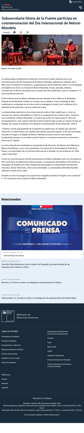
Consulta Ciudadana (9, 341)
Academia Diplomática (55, 355)
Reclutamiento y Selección (11, 345)
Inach (49, 342)
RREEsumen (6, 375)
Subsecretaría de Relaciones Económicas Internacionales (57, 332)
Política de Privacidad (9, 354)
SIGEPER (5, 388)
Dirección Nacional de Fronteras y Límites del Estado (59, 365)
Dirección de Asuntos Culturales (58, 360)
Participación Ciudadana (10, 336)
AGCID (49, 351)
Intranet (4, 379)
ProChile (50, 338)
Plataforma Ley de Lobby (11, 358)
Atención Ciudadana (9, 362)
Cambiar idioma (77, 2)
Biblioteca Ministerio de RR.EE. (13, 349)
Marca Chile (51, 347)
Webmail (5, 383)
